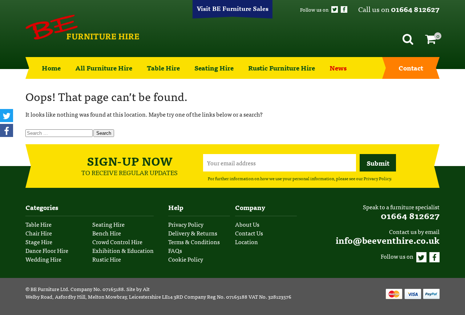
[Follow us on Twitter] (334, 9)
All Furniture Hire (103, 67)
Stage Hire (38, 241)
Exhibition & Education (123, 250)
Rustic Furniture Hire (281, 67)
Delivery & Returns (192, 233)
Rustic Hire (106, 259)
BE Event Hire (82, 27)
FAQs (175, 250)
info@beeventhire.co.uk (388, 240)
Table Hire (163, 67)
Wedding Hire (43, 259)
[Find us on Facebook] (344, 9)
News (338, 67)
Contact (411, 67)
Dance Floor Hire (46, 250)
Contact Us (249, 233)
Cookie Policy (185, 259)
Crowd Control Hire (117, 241)
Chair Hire (38, 233)
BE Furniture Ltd (49, 289)
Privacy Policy (377, 178)
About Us (247, 224)
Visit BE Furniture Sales (232, 8)
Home (51, 67)
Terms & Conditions (194, 241)
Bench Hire (106, 233)
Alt (146, 289)
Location (246, 241)
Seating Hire (214, 67)
